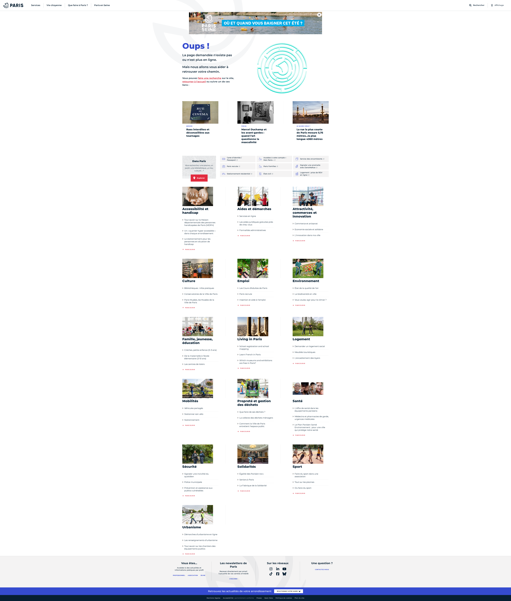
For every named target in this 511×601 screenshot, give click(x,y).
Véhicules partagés (193, 408)
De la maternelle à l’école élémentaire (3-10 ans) (196, 357)
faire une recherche (209, 78)
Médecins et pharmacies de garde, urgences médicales (312, 417)
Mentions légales (213, 598)
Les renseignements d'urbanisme (200, 540)
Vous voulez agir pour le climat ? (311, 300)
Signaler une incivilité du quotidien (196, 475)
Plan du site (299, 598)
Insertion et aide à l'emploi (252, 300)
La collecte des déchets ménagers (256, 418)
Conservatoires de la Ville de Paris (200, 294)
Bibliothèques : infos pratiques (199, 288)
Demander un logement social (310, 346)
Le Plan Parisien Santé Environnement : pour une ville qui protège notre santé (310, 427)
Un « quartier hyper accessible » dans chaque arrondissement (199, 232)
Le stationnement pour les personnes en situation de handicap (197, 241)
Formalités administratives (252, 230)
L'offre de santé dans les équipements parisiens (306, 409)
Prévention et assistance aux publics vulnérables (198, 489)
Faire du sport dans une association (306, 475)
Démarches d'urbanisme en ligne (200, 534)
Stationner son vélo (193, 414)
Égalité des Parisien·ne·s (251, 474)
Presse (259, 598)
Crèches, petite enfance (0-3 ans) (200, 350)
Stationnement (191, 420)
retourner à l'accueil (194, 81)
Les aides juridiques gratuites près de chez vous (256, 223)
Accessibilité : (238, 598)
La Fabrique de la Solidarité (253, 485)
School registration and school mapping (254, 347)
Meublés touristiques (305, 352)
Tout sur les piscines (304, 482)
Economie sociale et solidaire (309, 229)
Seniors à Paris (246, 479)
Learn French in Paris (250, 354)
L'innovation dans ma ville (307, 235)
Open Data (268, 598)
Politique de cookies (284, 598)
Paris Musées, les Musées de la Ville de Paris (199, 301)
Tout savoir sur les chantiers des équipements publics (199, 547)
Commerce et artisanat (306, 223)
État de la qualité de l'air (307, 288)
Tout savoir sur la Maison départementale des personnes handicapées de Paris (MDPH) (199, 222)
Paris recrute (245, 294)
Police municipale (193, 482)
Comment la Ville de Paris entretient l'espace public (252, 425)
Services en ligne (247, 216)
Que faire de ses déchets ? (252, 412)
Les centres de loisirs (194, 364)
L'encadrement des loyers (307, 358)
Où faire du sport (303, 488)
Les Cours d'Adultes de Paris (253, 288)
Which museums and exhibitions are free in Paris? (255, 361)
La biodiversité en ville (305, 294)
